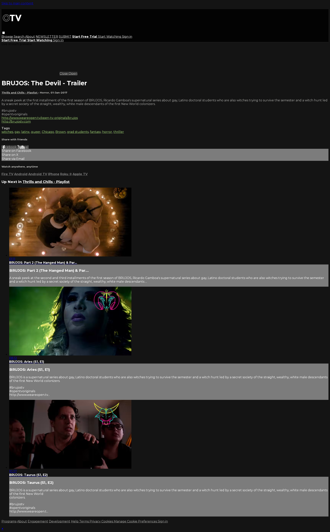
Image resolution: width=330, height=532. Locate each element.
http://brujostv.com (16, 121)
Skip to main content (17, 3)
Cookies (107, 521)
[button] (3, 33)
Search (19, 36)
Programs (9, 521)
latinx (25, 132)
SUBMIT (65, 36)
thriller (118, 132)
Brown (60, 132)
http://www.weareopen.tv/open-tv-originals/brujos (40, 118)
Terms (84, 521)
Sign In (58, 40)
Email (24, 147)
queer (35, 132)
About (30, 36)
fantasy (95, 132)
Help (75, 521)
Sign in (127, 36)
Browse (8, 36)
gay (17, 132)
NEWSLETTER (47, 36)
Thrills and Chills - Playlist (20, 92)
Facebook (9, 147)
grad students (78, 132)
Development (59, 521)
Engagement (38, 521)
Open (73, 73)
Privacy (95, 521)
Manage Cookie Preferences (136, 521)
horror (107, 132)
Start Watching (110, 36)
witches (7, 132)
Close (64, 73)
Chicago (48, 132)
